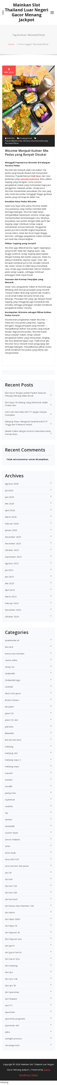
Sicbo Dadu (10, 852)
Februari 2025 (12, 603)
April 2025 (10, 590)
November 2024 (13, 609)
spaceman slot (12, 1025)
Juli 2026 (9, 490)
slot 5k (8, 872)
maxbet (8, 779)
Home (11, 44)
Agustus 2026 (12, 483)
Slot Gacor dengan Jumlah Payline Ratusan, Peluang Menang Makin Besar (25, 394)
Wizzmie (26, 141)
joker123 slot (11, 720)
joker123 (9, 713)
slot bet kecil (11, 899)
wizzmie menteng (29, 179)
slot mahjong (11, 965)
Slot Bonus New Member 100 (19, 905)
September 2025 (13, 556)
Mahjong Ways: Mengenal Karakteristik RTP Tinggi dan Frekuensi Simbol (26, 423)
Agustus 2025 (12, 563)
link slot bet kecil (13, 739)
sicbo (7, 846)
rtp (6, 812)
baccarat (9, 646)
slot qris (9, 972)
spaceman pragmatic (15, 1018)
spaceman (10, 1012)
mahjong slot (11, 753)
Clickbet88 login (12, 680)
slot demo (10, 912)
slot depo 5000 (12, 919)
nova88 (8, 786)
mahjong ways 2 (13, 759)
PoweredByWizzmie (13, 141)
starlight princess (13, 1038)
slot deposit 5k (12, 932)
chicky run (9, 666)
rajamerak (10, 799)
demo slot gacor (13, 693)
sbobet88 (10, 826)
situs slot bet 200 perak (16, 866)
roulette (9, 806)
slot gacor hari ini (13, 952)
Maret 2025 (11, 596)
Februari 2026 (12, 523)
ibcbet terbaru (12, 700)
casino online (11, 660)
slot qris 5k (10, 985)
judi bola (9, 726)
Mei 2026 (9, 503)
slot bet (9, 879)
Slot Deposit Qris (13, 939)
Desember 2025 (13, 537)
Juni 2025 (9, 576)
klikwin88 (9, 733)
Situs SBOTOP (12, 859)
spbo (7, 1032)
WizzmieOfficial (11, 143)
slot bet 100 (11, 886)
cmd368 (9, 686)
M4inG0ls (10, 138)
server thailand (12, 839)
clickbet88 (10, 673)
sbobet (8, 819)
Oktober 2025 (12, 550)
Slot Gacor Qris (12, 958)
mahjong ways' (12, 766)
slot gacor (10, 945)
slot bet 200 (11, 892)
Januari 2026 (11, 530)
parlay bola (10, 793)
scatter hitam (11, 832)
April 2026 (10, 510)
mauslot (9, 773)
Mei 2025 (9, 583)
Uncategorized (25, 138)
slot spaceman (12, 992)
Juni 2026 (9, 497)
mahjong (9, 746)
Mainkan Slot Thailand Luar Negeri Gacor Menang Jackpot (26, 12)
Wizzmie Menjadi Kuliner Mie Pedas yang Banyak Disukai (26, 152)
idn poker (9, 706)
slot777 (8, 1005)
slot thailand (11, 998)
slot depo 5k (11, 925)
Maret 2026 (11, 516)
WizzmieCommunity (39, 141)
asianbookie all (12, 640)
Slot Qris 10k (11, 979)
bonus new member (14, 653)
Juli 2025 (9, 570)
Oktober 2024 (12, 616)
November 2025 (13, 543)
